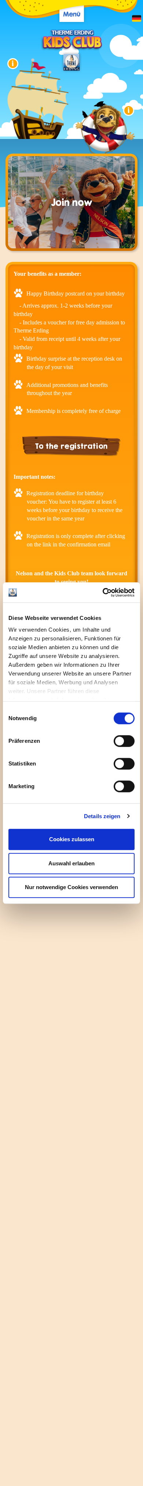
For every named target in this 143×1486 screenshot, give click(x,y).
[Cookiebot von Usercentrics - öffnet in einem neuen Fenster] (103, 592)
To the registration (71, 446)
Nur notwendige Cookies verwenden (71, 887)
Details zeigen (102, 816)
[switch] (124, 741)
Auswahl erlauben (71, 863)
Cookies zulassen (71, 839)
